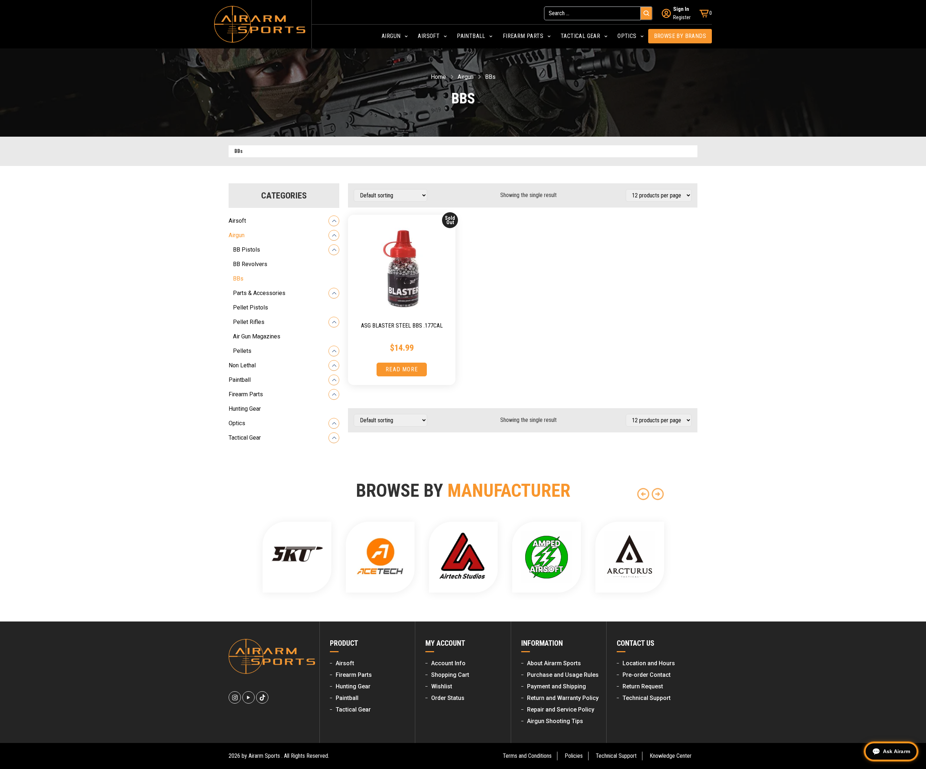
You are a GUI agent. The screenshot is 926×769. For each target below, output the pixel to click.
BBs (238, 278)
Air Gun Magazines (256, 336)
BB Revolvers (250, 264)
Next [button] (657, 494)
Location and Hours (649, 663)
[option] (297, 557)
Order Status (447, 698)
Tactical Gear (245, 437)
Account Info (448, 663)
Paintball (240, 379)
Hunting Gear (245, 408)
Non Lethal (242, 365)
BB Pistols (246, 249)
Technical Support (647, 698)
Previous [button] (643, 494)
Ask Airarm (896, 751)
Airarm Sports (264, 755)
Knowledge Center (671, 755)
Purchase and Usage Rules (563, 674)
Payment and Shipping (556, 686)
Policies (574, 755)
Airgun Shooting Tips (555, 721)
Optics (237, 423)
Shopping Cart (450, 674)
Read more (402, 369)
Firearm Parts (246, 394)
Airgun (465, 76)
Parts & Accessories (259, 293)
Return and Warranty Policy (563, 698)
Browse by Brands (680, 36)
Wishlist (441, 686)
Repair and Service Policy (560, 709)
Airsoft (237, 220)
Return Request (643, 686)
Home (438, 76)
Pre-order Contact (647, 674)
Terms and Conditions (527, 755)
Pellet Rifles (248, 322)
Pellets (242, 350)
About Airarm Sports (554, 663)
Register (682, 17)
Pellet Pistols (250, 307)
